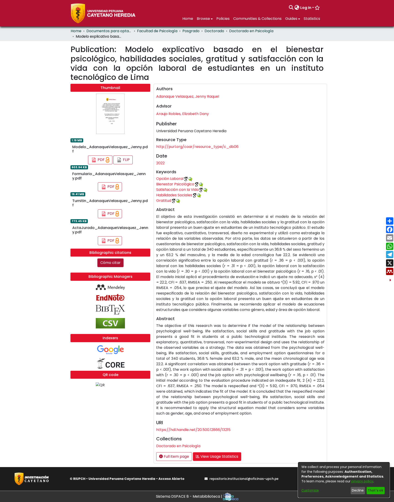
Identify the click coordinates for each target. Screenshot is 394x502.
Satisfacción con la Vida (177, 189)
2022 (160, 163)
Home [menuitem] (187, 18)
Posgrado (191, 31)
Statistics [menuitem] (312, 18)
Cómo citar (110, 262)
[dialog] (343, 479)
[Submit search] (291, 8)
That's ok (375, 490)
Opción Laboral (170, 178)
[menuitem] (297, 8)
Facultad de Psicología (157, 31)
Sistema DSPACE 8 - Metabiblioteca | (189, 496)
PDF (101, 159)
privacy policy (362, 481)
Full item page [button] (176, 456)
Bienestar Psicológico (175, 184)
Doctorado (214, 31)
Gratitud (163, 200)
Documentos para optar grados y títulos (109, 31)
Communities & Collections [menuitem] (257, 18)
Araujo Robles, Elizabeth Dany (182, 113)
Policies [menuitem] (223, 18)
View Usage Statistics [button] (219, 456)
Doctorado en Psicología (251, 31)
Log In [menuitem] (305, 7)
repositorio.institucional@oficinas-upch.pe (244, 479)
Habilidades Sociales (174, 195)
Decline (358, 490)
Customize (310, 490)
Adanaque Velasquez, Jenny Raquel (187, 96)
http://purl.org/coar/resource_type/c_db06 (197, 146)
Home (76, 31)
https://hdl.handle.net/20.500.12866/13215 (193, 429)
